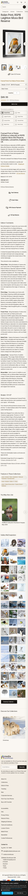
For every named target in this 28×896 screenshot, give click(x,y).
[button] (14, 890)
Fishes (11, 481)
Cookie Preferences (6, 838)
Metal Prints (4, 831)
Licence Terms (5, 828)
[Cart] (21, 2)
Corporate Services (6, 795)
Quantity (10, 93)
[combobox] (12, 7)
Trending (3, 789)
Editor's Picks (5, 785)
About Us (3, 779)
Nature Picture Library (9, 484)
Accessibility (4, 808)
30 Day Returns (20, 173)
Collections (19, 11)
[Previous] (2, 43)
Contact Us (4, 844)
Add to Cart (14, 104)
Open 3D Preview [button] (15, 74)
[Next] (25, 43)
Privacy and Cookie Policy (16, 888)
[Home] (6, 2)
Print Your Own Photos (7, 798)
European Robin (11, 478)
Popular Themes (18, 484)
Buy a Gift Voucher (6, 802)
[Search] (24, 6)
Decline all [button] (20, 893)
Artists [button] (12, 11)
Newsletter (4, 835)
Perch (16, 481)
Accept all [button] (7, 893)
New (2, 792)
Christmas (4, 485)
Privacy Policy (5, 815)
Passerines (15, 476)
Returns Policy (5, 818)
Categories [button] (5, 11)
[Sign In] (25, 2)
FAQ (2, 811)
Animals (7, 476)
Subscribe (22, 767)
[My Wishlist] (17, 2)
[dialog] (14, 888)
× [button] (26, 882)
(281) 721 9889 (7, 847)
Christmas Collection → (9, 701)
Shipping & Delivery (6, 821)
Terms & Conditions (6, 825)
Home (3, 476)
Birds (11, 476)
